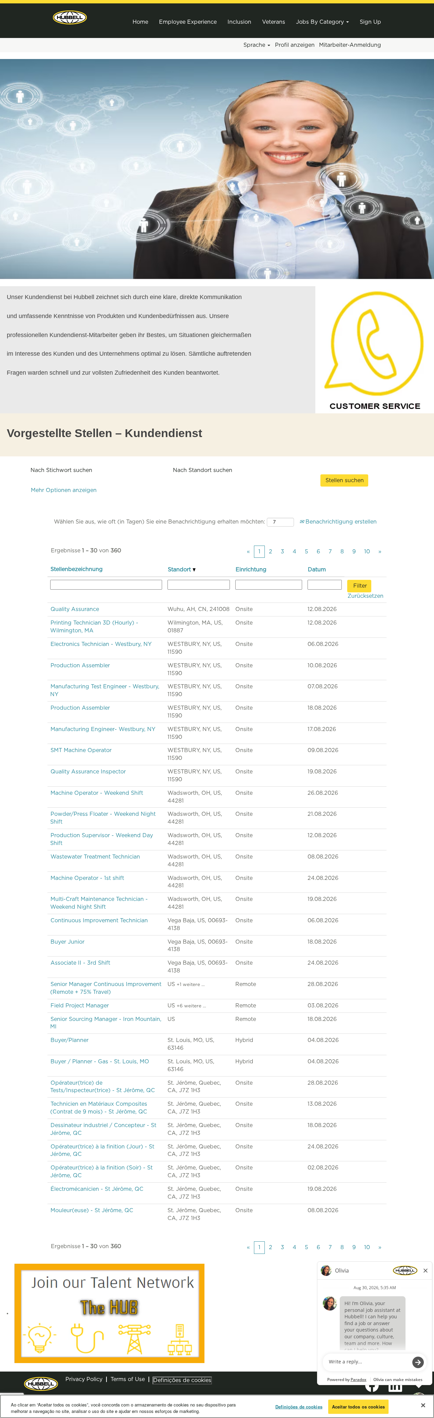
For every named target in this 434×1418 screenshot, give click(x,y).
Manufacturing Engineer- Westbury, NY (103, 729)
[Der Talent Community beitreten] (109, 1313)
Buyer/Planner (69, 1040)
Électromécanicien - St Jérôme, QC (97, 1189)
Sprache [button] (255, 45)
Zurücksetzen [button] (365, 596)
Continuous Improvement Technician (99, 920)
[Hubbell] (70, 17)
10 (367, 551)
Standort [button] (180, 569)
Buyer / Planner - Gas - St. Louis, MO (100, 1061)
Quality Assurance (75, 609)
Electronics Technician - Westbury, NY (101, 644)
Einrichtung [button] (251, 569)
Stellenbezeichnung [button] (77, 569)
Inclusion (239, 22)
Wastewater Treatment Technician (95, 857)
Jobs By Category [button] (321, 22)
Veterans (273, 22)
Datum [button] (317, 569)
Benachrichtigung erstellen (340, 522)
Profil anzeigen (295, 45)
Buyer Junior (67, 942)
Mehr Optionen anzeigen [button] (64, 490)
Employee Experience (188, 22)
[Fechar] (423, 1405)
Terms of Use (128, 1379)
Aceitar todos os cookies (358, 1406)
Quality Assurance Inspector (88, 771)
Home (140, 22)
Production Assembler (80, 665)
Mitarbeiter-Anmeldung (350, 45)
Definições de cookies (182, 1380)
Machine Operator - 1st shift (87, 878)
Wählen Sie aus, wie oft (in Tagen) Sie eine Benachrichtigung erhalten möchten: (159, 522)
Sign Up (370, 22)
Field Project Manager (80, 1005)
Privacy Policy (83, 1379)
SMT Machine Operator (81, 750)
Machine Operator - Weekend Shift (97, 793)
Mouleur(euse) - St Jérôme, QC (92, 1210)
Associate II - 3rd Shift (80, 963)
